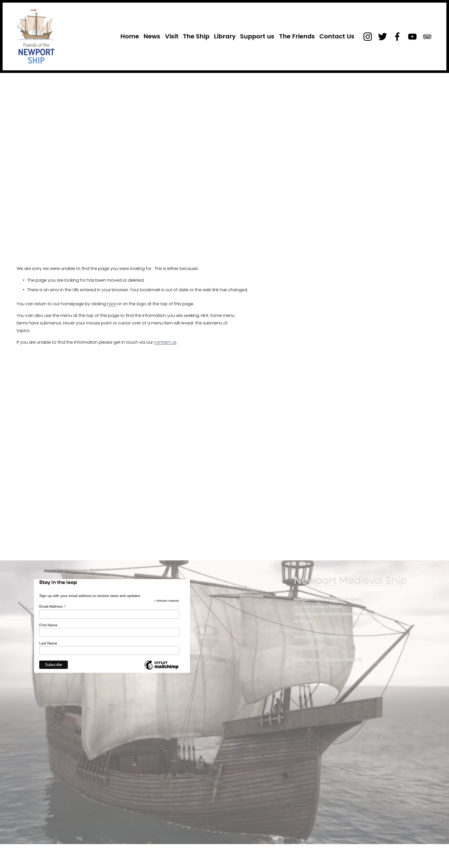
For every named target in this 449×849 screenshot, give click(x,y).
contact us (165, 342)
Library (225, 36)
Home (129, 36)
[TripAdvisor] (427, 36)
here (111, 304)
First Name (48, 625)
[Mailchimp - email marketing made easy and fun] (161, 669)
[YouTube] (412, 36)
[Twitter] (382, 36)
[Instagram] (367, 36)
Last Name (48, 643)
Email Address (52, 606)
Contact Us (336, 36)
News (151, 36)
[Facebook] (397, 36)
